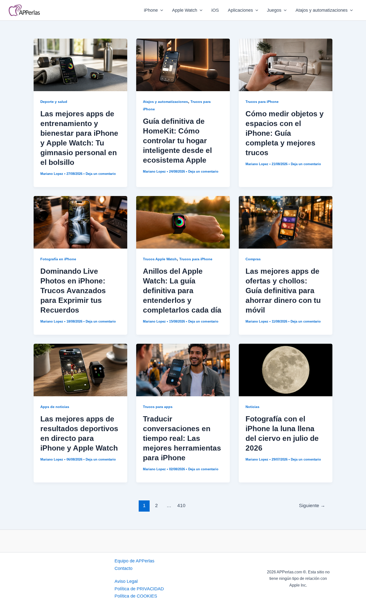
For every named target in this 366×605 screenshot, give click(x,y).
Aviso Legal (126, 581)
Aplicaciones (240, 10)
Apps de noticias (54, 407)
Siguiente (312, 505)
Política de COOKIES (136, 596)
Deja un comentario (101, 174)
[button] (160, 10)
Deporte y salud (53, 102)
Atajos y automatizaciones (322, 10)
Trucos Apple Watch (160, 259)
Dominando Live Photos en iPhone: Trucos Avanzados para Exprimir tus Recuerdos (73, 290)
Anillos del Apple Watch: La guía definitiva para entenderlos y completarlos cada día (182, 290)
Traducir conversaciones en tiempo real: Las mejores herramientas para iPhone (182, 438)
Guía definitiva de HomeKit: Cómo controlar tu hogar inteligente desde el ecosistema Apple (177, 140)
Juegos (274, 10)
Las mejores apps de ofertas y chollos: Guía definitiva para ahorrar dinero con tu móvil (283, 290)
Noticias (252, 407)
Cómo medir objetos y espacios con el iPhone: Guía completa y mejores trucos (284, 133)
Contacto (123, 568)
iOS (215, 10)
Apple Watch (184, 10)
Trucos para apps (158, 407)
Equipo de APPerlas (134, 560)
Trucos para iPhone (262, 102)
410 (181, 505)
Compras (253, 259)
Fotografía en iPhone (58, 259)
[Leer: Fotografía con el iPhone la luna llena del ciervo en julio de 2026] (285, 369)
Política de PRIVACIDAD (139, 588)
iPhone (151, 10)
